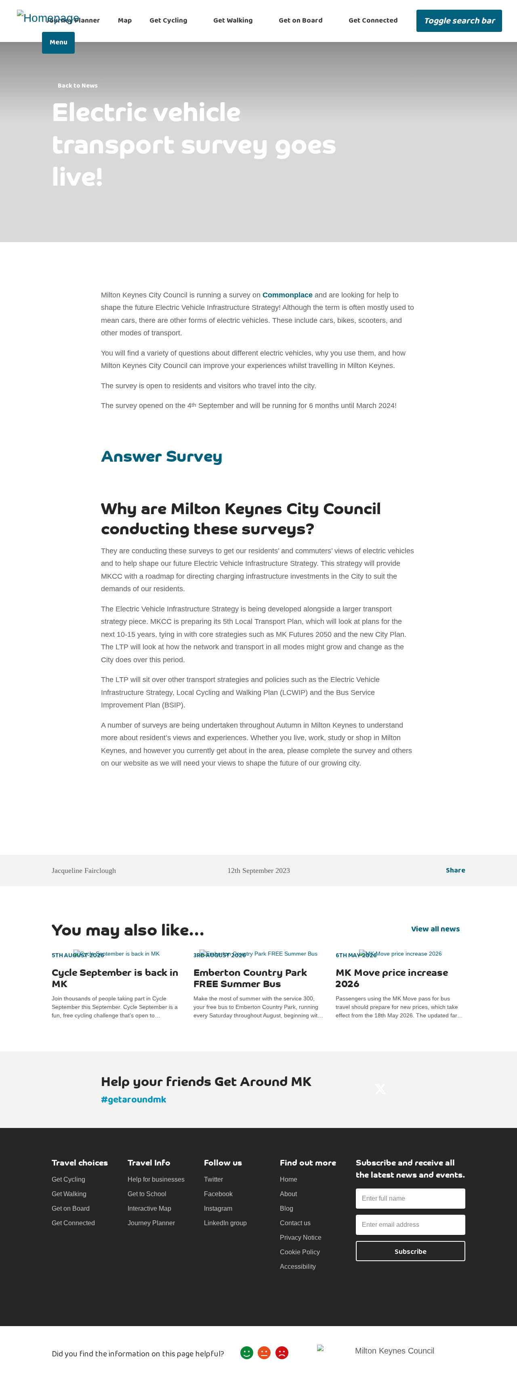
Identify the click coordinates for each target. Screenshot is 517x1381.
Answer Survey (162, 455)
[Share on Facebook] (360, 1090)
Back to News (78, 86)
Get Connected (373, 20)
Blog (286, 1208)
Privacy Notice (301, 1237)
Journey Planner (151, 1223)
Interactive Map (149, 1208)
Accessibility (298, 1266)
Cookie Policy (300, 1252)
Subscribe (411, 1252)
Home (288, 1179)
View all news (435, 929)
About (288, 1194)
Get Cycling (168, 20)
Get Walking (233, 20)
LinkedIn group (225, 1223)
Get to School (147, 1194)
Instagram (218, 1208)
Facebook (218, 1194)
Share (455, 870)
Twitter (213, 1179)
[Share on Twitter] (380, 1090)
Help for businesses (156, 1179)
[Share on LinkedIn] (401, 1090)
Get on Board (301, 20)
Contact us (295, 1223)
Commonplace (288, 295)
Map (125, 20)
